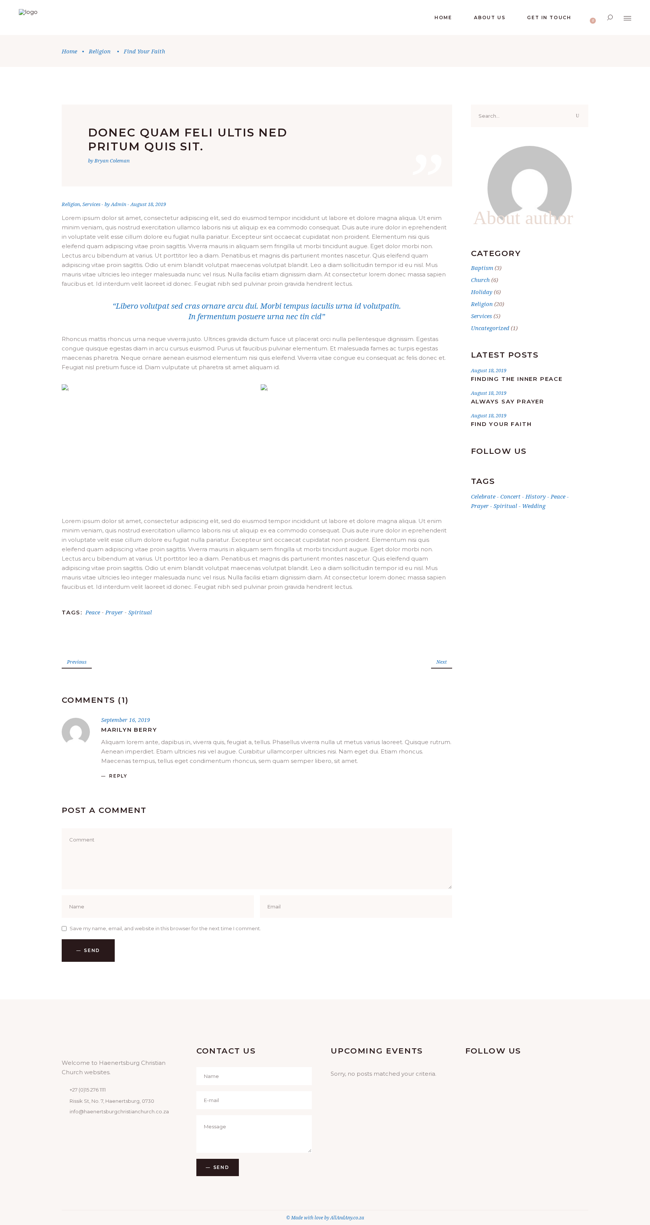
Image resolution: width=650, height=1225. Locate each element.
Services (91, 204)
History (535, 496)
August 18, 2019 (148, 204)
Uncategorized (490, 328)
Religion (100, 51)
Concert (510, 496)
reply (118, 776)
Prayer (114, 612)
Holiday (481, 292)
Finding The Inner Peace (517, 378)
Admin (119, 204)
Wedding (533, 505)
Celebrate (483, 496)
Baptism (482, 267)
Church (480, 280)
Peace (92, 612)
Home (69, 51)
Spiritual (140, 612)
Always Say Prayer (508, 401)
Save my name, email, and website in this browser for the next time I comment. (165, 928)
